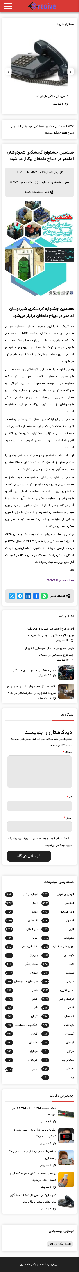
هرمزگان (22, 1060)
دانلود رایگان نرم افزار (59, 1244)
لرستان (58, 1042)
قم (23, 1008)
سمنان (45, 182)
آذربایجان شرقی (58, 894)
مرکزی (59, 1051)
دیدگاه (67, 752)
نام (69, 797)
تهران (23, 938)
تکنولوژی (58, 938)
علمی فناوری (58, 990)
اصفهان (58, 920)
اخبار (21, 903)
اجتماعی (58, 903)
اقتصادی (22, 920)
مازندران (22, 1042)
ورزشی (21, 1070)
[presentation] (70, 71)
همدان (58, 1069)
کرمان (22, 1016)
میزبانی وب (59, 1060)
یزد (58, 1077)
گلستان (59, 1034)
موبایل (22, 1051)
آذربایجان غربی (22, 894)
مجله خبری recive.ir (60, 580)
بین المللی (22, 929)
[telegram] (20, 596)
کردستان (58, 1016)
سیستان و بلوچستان (23, 981)
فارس (22, 990)
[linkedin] (28, 596)
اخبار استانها (58, 912)
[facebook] (36, 596)
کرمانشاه (58, 1025)
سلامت (59, 973)
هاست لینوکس (39, 1264)
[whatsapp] (44, 596)
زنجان (58, 964)
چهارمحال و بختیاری (58, 947)
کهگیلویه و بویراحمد (23, 1025)
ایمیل (68, 818)
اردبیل (22, 912)
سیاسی (57, 981)
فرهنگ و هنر (58, 999)
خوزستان (58, 955)
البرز (58, 929)
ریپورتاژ (23, 955)
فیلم (21, 999)
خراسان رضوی (22, 947)
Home (70, 126)
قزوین (58, 1008)
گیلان (22, 1034)
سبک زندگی (22, 964)
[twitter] (12, 596)
